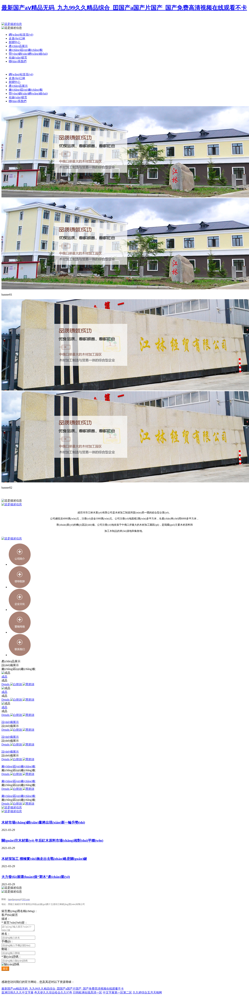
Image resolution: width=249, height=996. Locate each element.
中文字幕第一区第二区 (117, 992)
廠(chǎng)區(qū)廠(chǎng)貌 (26, 49)
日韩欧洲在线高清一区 (87, 992)
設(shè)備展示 (10, 722)
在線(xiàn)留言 (18, 57)
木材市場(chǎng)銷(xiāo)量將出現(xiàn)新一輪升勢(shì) (43, 822)
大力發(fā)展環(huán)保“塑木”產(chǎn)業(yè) (35, 877)
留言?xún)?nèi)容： (14, 922)
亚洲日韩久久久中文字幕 (17, 992)
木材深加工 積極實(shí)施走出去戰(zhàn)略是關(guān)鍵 (44, 859)
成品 (4, 676)
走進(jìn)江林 (17, 38)
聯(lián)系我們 (17, 61)
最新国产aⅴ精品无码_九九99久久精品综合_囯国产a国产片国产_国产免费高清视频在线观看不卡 (124, 7)
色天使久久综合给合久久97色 (53, 992)
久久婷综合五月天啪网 (147, 992)
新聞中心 (14, 42)
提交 (5, 968)
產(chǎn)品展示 (18, 46)
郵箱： (5, 949)
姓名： (5, 933)
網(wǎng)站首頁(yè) (21, 34)
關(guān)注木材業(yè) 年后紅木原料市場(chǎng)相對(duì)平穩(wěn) (52, 840)
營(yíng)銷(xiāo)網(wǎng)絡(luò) (28, 53)
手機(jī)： (7, 941)
